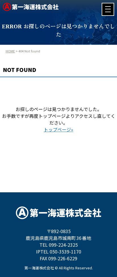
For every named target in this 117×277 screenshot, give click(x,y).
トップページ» (58, 129)
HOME (10, 51)
